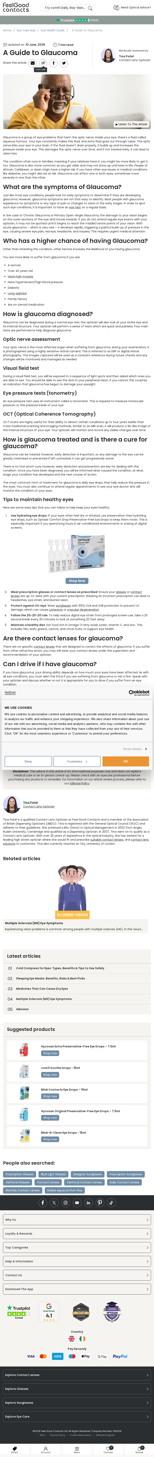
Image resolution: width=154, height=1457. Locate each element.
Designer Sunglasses (87, 1174)
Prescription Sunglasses (125, 1174)
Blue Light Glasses (53, 1174)
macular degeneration (83, 610)
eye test (75, 207)
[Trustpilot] (19, 1318)
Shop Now (77, 580)
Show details (132, 749)
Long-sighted (17, 293)
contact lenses (44, 647)
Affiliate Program (105, 1435)
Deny (28, 761)
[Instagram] (65, 1202)
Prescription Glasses (19, 1174)
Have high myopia (20, 276)
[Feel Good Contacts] (16, 7)
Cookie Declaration (80, 1435)
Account (45, 1452)
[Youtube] (77, 1202)
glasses (121, 592)
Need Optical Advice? (136, 7)
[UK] (72, 1339)
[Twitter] (54, 1202)
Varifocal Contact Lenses (84, 1182)
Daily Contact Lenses (124, 1182)
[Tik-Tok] (111, 1202)
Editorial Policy (79, 783)
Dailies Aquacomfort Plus (64, 1190)
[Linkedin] (88, 1202)
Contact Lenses (48, 1182)
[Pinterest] (99, 1202)
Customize (74, 761)
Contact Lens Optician (135, 58)
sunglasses (63, 606)
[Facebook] (42, 1202)
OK (126, 761)
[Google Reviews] (49, 1321)
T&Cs (43, 1435)
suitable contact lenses (106, 840)
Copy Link (40, 69)
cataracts (56, 610)
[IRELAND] (82, 1339)
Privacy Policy (57, 1435)
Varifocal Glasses (17, 1182)
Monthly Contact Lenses (23, 1190)
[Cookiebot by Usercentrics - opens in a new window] (131, 693)
